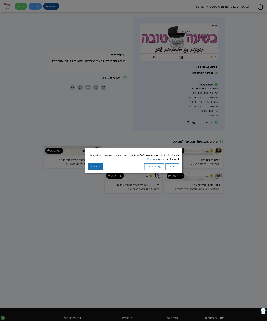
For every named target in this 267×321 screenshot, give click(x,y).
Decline (172, 166)
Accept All (95, 166)
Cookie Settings (154, 166)
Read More (152, 159)
